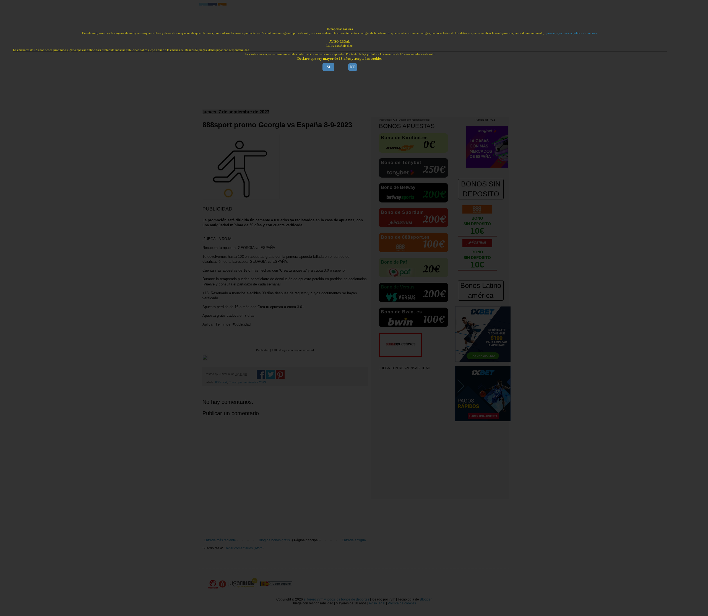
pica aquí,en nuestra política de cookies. (571, 33)
